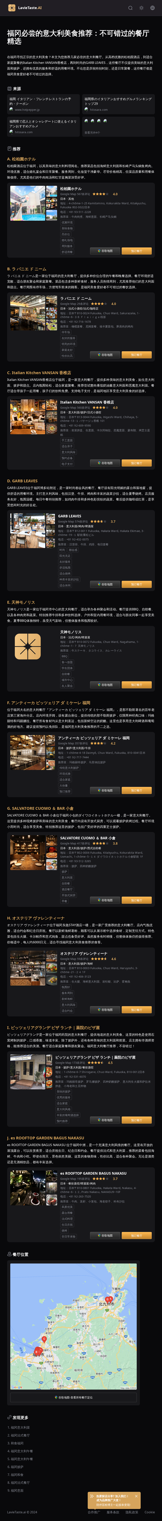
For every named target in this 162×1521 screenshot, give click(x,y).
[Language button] (152, 8)
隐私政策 (132, 1512)
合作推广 (94, 1512)
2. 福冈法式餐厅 (19, 1435)
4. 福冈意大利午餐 (20, 1451)
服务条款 (113, 1512)
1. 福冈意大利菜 (19, 1427)
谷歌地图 (107, 251)
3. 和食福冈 (16, 1443)
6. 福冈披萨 (16, 1467)
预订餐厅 (136, 251)
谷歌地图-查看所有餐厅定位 (75, 1397)
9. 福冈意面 (16, 1490)
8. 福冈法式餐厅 (19, 1482)
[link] (89, 194)
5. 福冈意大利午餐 (20, 1459)
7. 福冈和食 (16, 1475)
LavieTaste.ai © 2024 (22, 1512)
